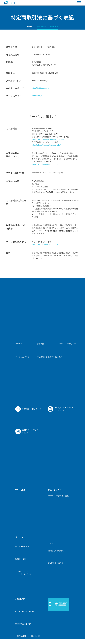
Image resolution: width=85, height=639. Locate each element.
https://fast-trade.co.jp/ (40, 88)
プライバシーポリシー (67, 344)
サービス (19, 537)
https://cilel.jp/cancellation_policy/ (45, 164)
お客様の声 (20, 599)
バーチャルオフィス (24, 574)
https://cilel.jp (37, 96)
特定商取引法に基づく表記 (47, 357)
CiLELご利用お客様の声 (24, 611)
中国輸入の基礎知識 (56, 551)
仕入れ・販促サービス (24, 546)
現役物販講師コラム (56, 563)
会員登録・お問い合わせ (31, 409)
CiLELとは (20, 490)
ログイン (61, 357)
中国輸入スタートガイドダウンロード (63, 409)
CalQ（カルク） (23, 571)
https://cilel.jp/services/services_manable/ (48, 139)
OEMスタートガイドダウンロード (30, 431)
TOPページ (19, 344)
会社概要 (40, 344)
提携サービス (20, 559)
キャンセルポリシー (23, 357)
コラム (51, 543)
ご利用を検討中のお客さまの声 (27, 636)
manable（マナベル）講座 (58, 496)
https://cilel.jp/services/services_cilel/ (46, 145)
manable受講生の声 (23, 624)
